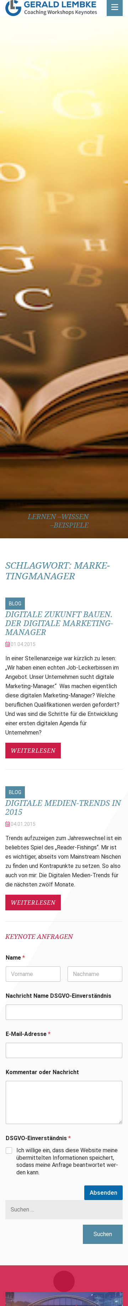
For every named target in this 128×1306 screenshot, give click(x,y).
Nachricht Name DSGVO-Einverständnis (58, 995)
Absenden (103, 1192)
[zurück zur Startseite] (51, 8)
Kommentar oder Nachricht (42, 1072)
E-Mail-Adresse (28, 1034)
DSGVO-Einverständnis (38, 1138)
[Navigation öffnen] (115, 8)
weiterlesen (33, 750)
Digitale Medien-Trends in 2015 (63, 807)
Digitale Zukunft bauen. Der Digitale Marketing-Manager (59, 623)
